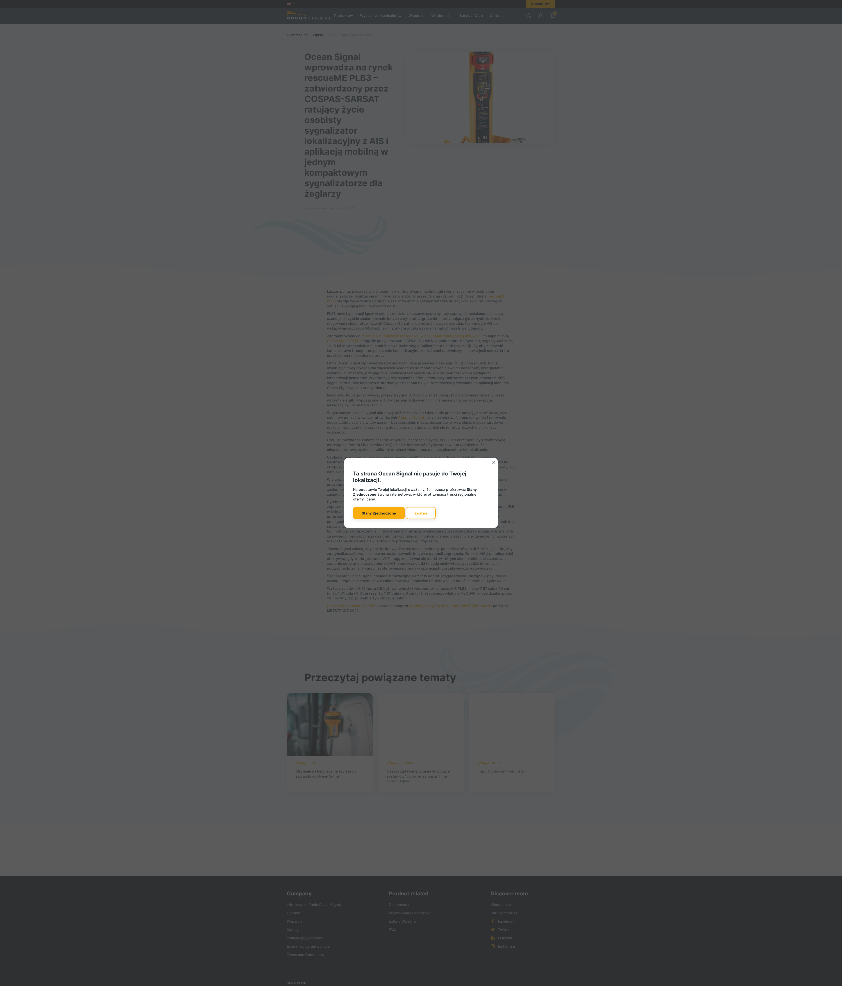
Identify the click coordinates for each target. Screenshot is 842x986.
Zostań (420, 513)
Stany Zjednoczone (379, 513)
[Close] (494, 462)
